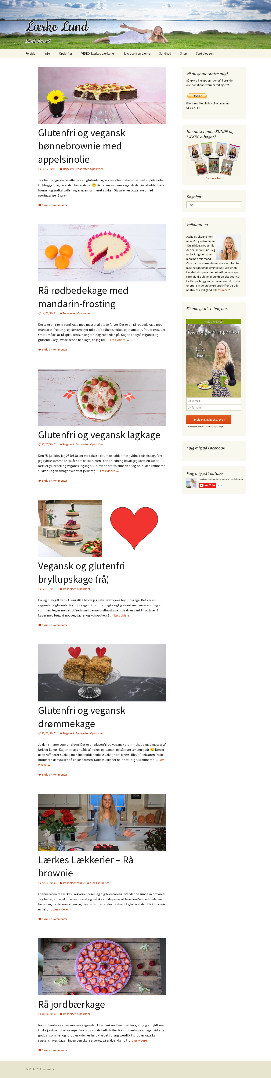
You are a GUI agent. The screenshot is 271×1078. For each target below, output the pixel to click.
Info (47, 53)
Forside (30, 53)
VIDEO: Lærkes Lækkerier (98, 53)
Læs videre (119, 340)
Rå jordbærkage (71, 1004)
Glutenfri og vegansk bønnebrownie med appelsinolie (81, 145)
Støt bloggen (205, 53)
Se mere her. (214, 178)
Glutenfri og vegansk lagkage (99, 434)
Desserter (82, 169)
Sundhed (165, 53)
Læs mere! (223, 290)
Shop (183, 53)
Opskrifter (65, 53)
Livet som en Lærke (137, 53)
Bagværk (69, 169)
